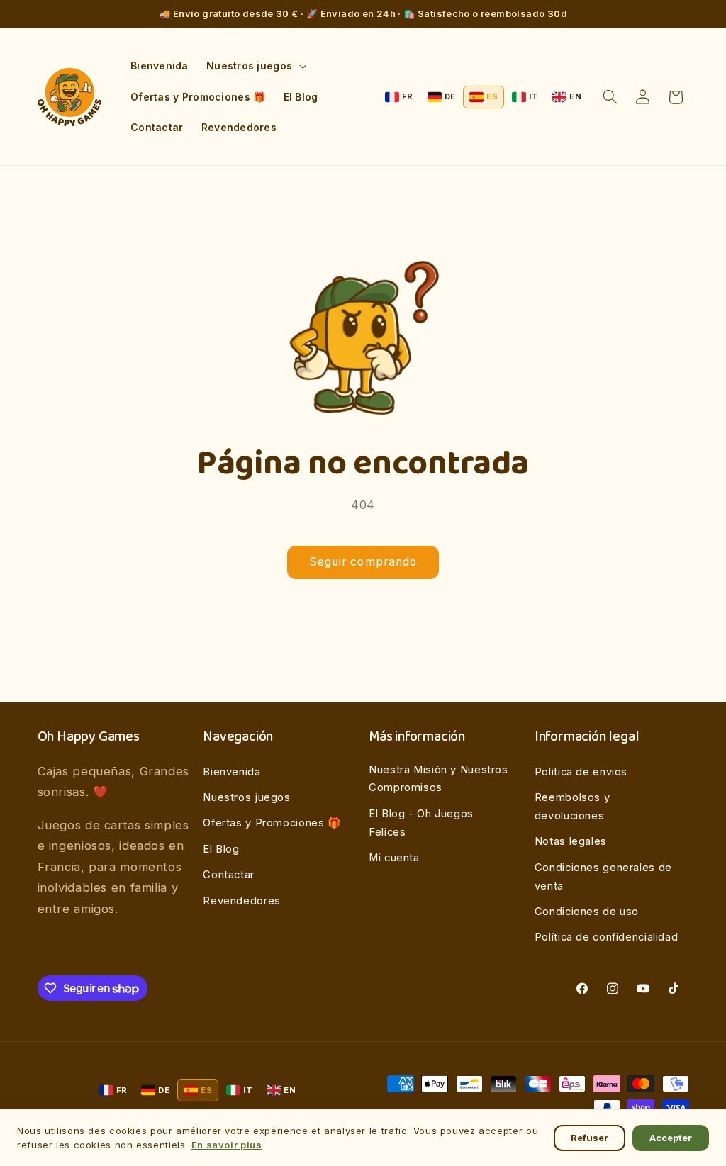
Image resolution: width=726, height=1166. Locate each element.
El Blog (221, 849)
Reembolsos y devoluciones (572, 806)
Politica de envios (581, 772)
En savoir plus (226, 1144)
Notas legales (571, 841)
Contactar (229, 874)
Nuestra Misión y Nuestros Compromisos (438, 779)
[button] (254, 66)
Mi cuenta (394, 857)
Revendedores (242, 901)
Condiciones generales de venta (603, 876)
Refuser (589, 1137)
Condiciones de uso (587, 911)
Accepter (670, 1137)
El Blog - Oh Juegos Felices (421, 823)
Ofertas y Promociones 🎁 (272, 823)
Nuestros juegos (246, 797)
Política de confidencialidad (606, 937)
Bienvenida (231, 772)
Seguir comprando (363, 561)
